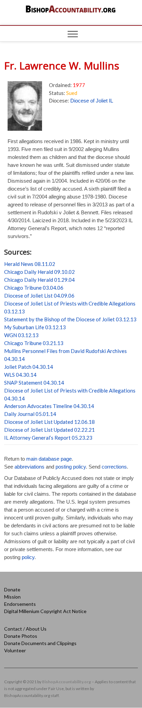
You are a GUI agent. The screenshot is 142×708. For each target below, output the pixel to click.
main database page (49, 459)
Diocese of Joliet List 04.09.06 (39, 295)
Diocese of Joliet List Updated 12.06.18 (49, 422)
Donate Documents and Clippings (40, 643)
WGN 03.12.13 (21, 335)
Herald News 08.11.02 (29, 264)
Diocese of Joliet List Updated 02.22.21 (49, 430)
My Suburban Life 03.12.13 (35, 327)
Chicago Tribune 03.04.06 (33, 288)
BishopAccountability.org (66, 681)
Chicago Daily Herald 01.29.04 (39, 280)
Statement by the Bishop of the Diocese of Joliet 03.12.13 (70, 319)
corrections (114, 467)
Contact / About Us (25, 629)
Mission (12, 597)
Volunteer (15, 650)
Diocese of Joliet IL (91, 101)
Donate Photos (20, 636)
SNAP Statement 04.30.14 (34, 382)
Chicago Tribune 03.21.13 (33, 343)
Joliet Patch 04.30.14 (28, 367)
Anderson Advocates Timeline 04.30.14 (49, 406)
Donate (12, 589)
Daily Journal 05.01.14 (30, 414)
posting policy (70, 467)
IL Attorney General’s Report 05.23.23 (48, 438)
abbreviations (29, 467)
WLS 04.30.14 (20, 375)
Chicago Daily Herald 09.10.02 (39, 272)
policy (28, 557)
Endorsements (20, 604)
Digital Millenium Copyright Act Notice (45, 611)
